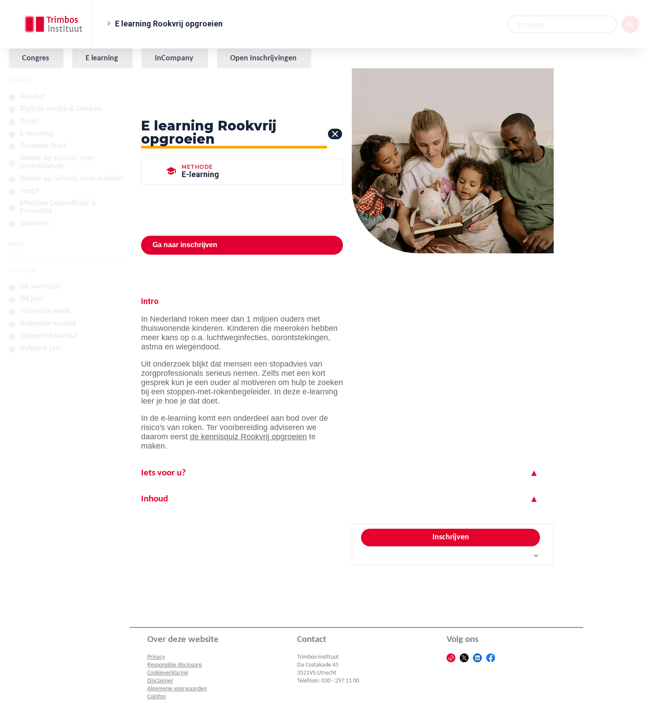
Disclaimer (160, 681)
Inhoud (154, 499)
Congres (35, 58)
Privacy (156, 657)
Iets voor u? (163, 473)
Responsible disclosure (174, 665)
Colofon (156, 697)
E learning (102, 58)
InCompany (174, 58)
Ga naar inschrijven (185, 245)
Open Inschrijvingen (263, 58)
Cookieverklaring (167, 673)
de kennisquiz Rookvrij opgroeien (248, 436)
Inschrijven (450, 537)
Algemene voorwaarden (177, 689)
